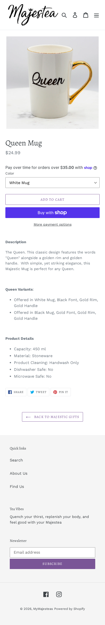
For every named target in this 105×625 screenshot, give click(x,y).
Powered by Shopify (69, 609)
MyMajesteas (43, 609)
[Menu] (96, 15)
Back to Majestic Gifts (56, 417)
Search (16, 460)
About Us (18, 473)
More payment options (53, 224)
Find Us (17, 486)
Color (9, 173)
